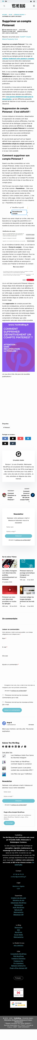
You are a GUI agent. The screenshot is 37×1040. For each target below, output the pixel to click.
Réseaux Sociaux (22, 31)
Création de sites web (18, 898)
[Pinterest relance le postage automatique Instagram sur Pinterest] (27, 563)
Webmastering (18, 912)
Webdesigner (18, 1022)
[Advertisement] (18, 396)
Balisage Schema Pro (18, 966)
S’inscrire (18, 801)
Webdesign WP (18, 915)
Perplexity (10, 39)
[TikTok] (22, 746)
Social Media (18, 935)
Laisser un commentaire (12, 710)
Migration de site (18, 900)
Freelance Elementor (18, 958)
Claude (28, 37)
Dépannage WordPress (18, 903)
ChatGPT (23, 37)
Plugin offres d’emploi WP (18, 968)
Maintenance (18, 905)
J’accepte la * (19, 540)
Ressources (18, 927)
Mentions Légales (18, 886)
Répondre (31, 724)
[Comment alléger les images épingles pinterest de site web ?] (27, 590)
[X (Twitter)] (13, 438)
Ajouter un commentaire (10, 664)
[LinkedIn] (28, 438)
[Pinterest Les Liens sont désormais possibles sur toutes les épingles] (9, 590)
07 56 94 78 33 (18, 874)
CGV (18, 888)
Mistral (4, 39)
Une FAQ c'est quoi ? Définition (21, 774)
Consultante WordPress (18, 954)
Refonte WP (18, 910)
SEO (18, 930)
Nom (4, 638)
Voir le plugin (9, 823)
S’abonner (18, 536)
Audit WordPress (18, 907)
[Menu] (34, 6)
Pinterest (6, 427)
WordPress (18, 932)
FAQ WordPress (18, 956)
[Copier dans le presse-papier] (13, 443)
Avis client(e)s (18, 945)
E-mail (4, 647)
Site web (5, 656)
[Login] (34, 1)
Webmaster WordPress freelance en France (18, 1020)
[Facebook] (5, 438)
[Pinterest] (20, 438)
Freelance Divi (18, 961)
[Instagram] (9, 746)
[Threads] (5, 443)
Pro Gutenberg (18, 963)
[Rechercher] (4, 6)
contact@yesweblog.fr (18, 877)
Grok (16, 39)
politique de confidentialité (22, 540)
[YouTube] (19, 746)
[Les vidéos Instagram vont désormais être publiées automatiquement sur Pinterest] (9, 563)
